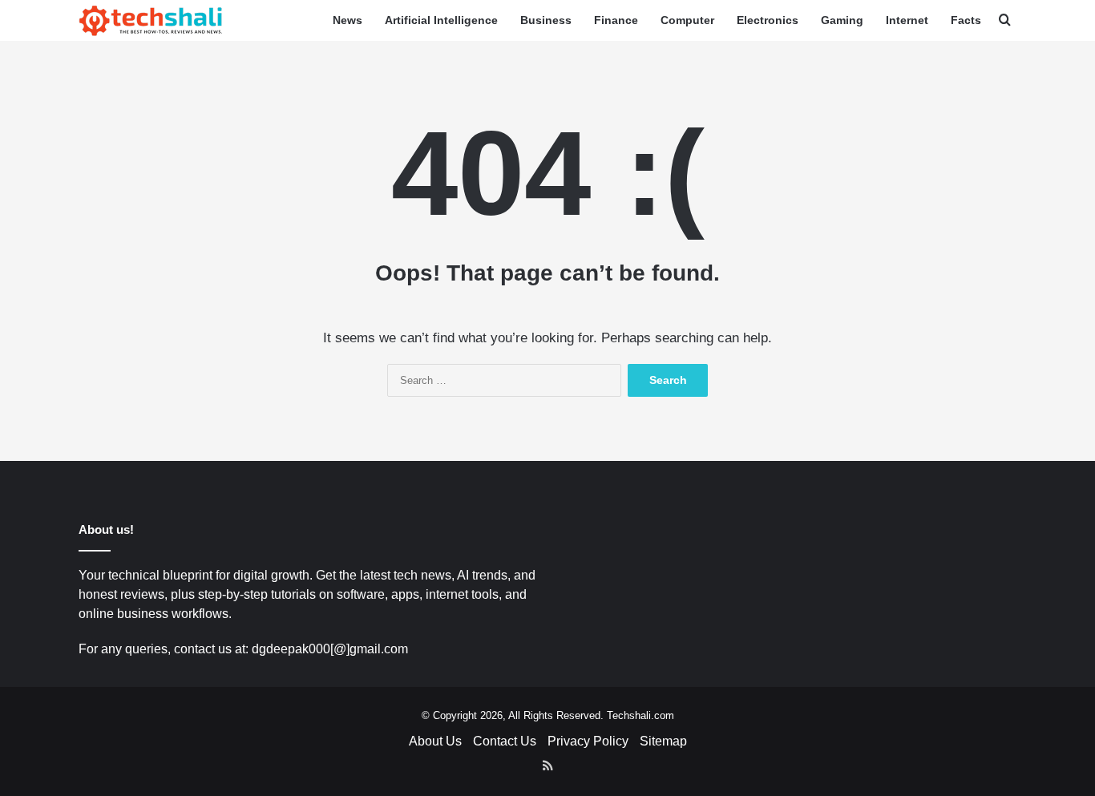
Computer (687, 20)
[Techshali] (151, 20)
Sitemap (663, 741)
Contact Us (504, 741)
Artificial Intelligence (441, 20)
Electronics (767, 20)
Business (546, 20)
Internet (907, 20)
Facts (966, 20)
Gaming (842, 20)
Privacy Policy (588, 741)
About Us (435, 741)
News (347, 20)
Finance (616, 20)
